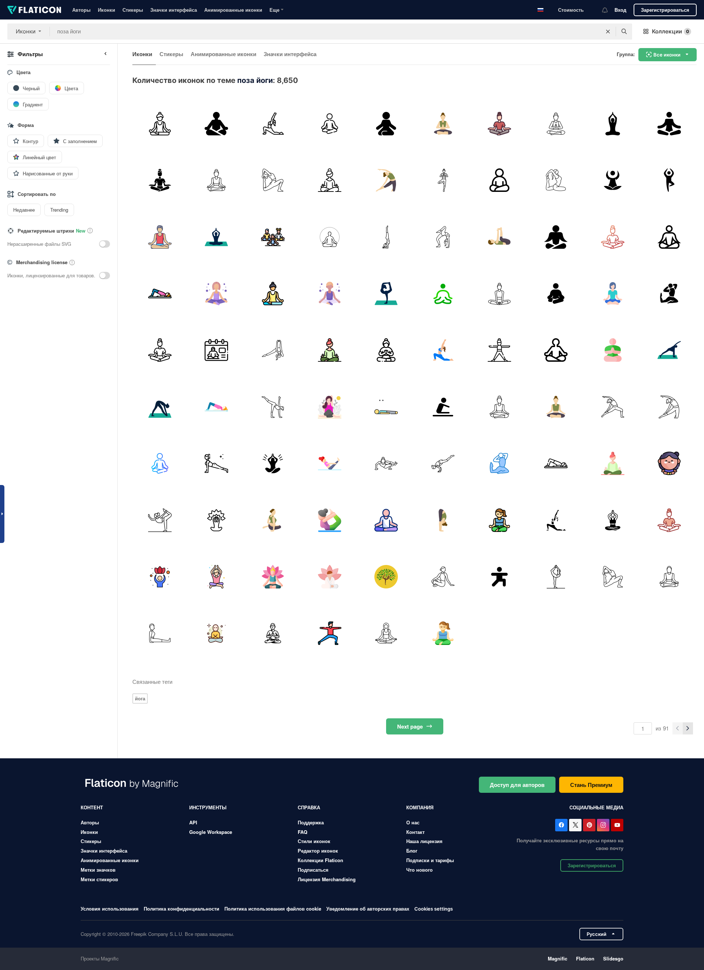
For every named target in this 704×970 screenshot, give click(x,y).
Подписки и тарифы (430, 860)
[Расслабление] (669, 123)
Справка (309, 807)
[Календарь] (216, 350)
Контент (92, 807)
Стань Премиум (591, 785)
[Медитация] (216, 123)
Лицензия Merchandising (327, 879)
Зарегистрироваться (665, 9)
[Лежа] (386, 407)
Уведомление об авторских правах (367, 908)
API (193, 822)
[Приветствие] (443, 123)
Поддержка (311, 822)
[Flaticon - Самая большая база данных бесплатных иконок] (34, 10)
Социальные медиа (596, 807)
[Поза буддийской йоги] (612, 123)
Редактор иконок (318, 850)
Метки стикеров (99, 879)
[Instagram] (603, 825)
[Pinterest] (589, 825)
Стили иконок (314, 841)
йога (140, 698)
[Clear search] (608, 31)
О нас (412, 822)
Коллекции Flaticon (320, 860)
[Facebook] (561, 825)
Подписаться (313, 869)
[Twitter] (575, 825)
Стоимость (571, 9)
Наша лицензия (424, 841)
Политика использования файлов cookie (272, 908)
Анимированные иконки (233, 9)
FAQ (302, 831)
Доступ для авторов (517, 785)
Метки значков (98, 869)
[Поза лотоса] (273, 463)
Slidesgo (613, 958)
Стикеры (132, 9)
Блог (411, 850)
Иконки (106, 9)
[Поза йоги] (386, 123)
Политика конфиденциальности (181, 908)
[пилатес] (160, 293)
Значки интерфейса (173, 9)
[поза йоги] (273, 123)
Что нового (419, 869)
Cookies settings (433, 909)
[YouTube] (617, 825)
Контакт (415, 831)
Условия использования (110, 908)
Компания (419, 807)
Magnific (557, 958)
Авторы (81, 9)
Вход (620, 9)
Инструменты (208, 807)
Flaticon (585, 958)
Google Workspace (210, 831)
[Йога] (160, 123)
